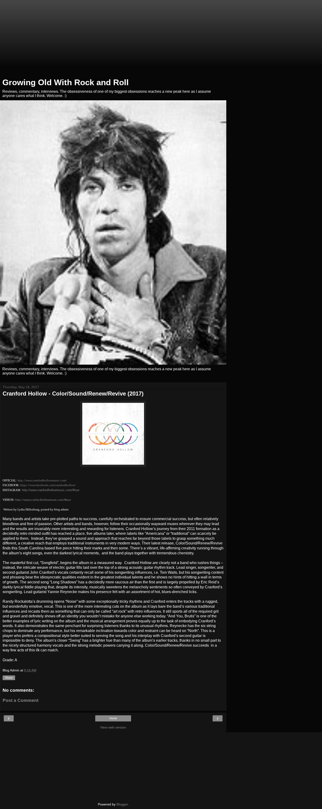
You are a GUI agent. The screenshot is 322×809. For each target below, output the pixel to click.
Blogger (122, 804)
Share (9, 677)
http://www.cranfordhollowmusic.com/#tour (50, 490)
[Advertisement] (113, 40)
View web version (113, 727)
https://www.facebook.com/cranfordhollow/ (48, 485)
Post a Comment (20, 700)
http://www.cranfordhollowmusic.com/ (42, 480)
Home (113, 718)
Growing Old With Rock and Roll (65, 82)
